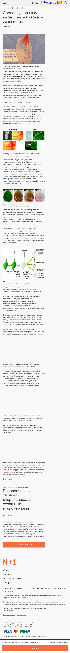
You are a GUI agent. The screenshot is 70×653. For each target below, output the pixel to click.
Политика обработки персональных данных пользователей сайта (24, 637)
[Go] (4, 2)
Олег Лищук (6, 26)
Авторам (7, 582)
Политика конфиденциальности (58, 642)
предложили (8, 472)
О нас (6, 570)
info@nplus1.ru (21, 615)
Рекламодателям (12, 578)
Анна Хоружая (7, 515)
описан (41, 79)
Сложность (9, 574)
